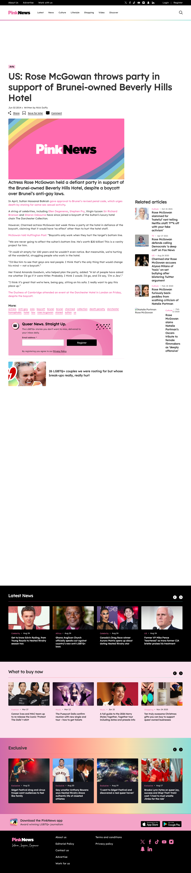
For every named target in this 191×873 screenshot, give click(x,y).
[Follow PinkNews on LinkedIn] (153, 2)
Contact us (62, 850)
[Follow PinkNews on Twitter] (142, 842)
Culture (62, 12)
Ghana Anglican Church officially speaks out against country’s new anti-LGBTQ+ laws (71, 642)
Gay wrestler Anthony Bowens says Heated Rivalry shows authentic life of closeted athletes (72, 794)
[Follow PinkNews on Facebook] (150, 842)
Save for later (35, 113)
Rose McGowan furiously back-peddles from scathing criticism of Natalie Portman (165, 296)
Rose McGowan (45, 312)
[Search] (181, 12)
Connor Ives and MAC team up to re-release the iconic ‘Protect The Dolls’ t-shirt (28, 716)
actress (12, 309)
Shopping (89, 12)
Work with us (45, 2)
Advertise (28, 2)
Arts (12, 66)
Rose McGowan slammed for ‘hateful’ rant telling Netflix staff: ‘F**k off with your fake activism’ (165, 221)
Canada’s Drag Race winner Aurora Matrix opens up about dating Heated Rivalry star (116, 640)
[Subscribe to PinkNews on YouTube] (164, 842)
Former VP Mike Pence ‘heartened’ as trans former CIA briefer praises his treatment (161, 640)
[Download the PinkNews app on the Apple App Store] (150, 824)
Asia (32, 309)
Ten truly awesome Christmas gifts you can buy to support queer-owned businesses (160, 716)
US (75, 312)
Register (178, 2)
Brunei (50, 309)
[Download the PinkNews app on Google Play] (171, 824)
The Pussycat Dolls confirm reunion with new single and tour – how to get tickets (71, 716)
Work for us (63, 863)
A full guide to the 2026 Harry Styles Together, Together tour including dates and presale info (117, 716)
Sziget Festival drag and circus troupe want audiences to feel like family (28, 792)
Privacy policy (104, 843)
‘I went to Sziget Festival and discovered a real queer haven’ (117, 791)
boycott (41, 309)
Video (102, 12)
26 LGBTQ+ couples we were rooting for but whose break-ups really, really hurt (86, 373)
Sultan (68, 312)
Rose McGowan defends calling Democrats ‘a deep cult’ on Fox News (164, 245)
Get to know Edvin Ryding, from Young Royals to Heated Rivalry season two (28, 640)
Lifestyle (75, 12)
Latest (40, 12)
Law (33, 312)
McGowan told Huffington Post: (27, 235)
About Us (13, 2)
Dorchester (113, 309)
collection (82, 309)
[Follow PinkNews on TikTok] (157, 842)
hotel (26, 312)
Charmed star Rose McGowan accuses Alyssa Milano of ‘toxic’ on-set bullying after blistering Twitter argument (164, 269)
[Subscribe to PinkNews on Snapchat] (142, 849)
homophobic (15, 312)
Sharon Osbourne (35, 214)
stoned (59, 312)
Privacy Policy (60, 351)
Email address (33, 337)
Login (166, 2)
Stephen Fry (77, 211)
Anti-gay (23, 309)
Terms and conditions (109, 837)
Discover (113, 12)
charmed (70, 309)
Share (16, 113)
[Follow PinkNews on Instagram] (171, 842)
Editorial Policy (65, 843)
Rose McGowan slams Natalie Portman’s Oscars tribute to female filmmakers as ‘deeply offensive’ (172, 333)
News (51, 12)
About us (61, 837)
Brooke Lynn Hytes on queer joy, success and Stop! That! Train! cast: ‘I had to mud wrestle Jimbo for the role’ (161, 794)
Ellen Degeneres (58, 211)
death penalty (97, 309)
